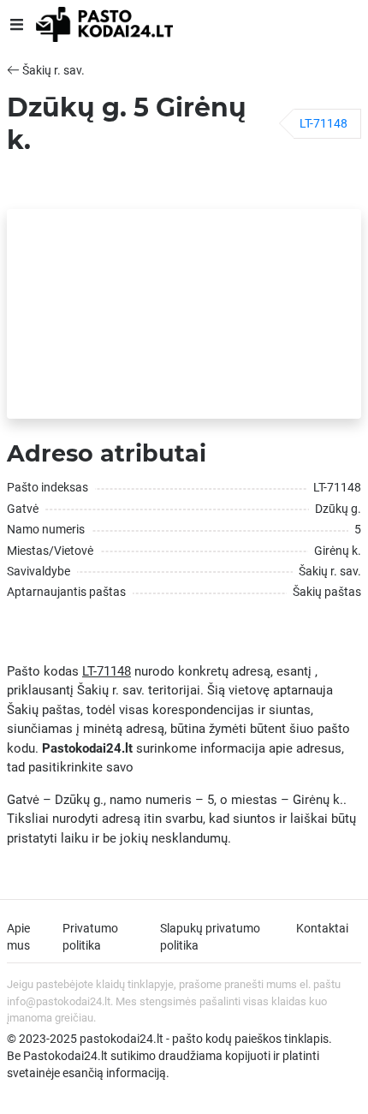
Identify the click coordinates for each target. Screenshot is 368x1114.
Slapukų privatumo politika (210, 936)
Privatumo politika (90, 936)
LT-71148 (323, 123)
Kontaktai (322, 928)
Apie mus (18, 936)
